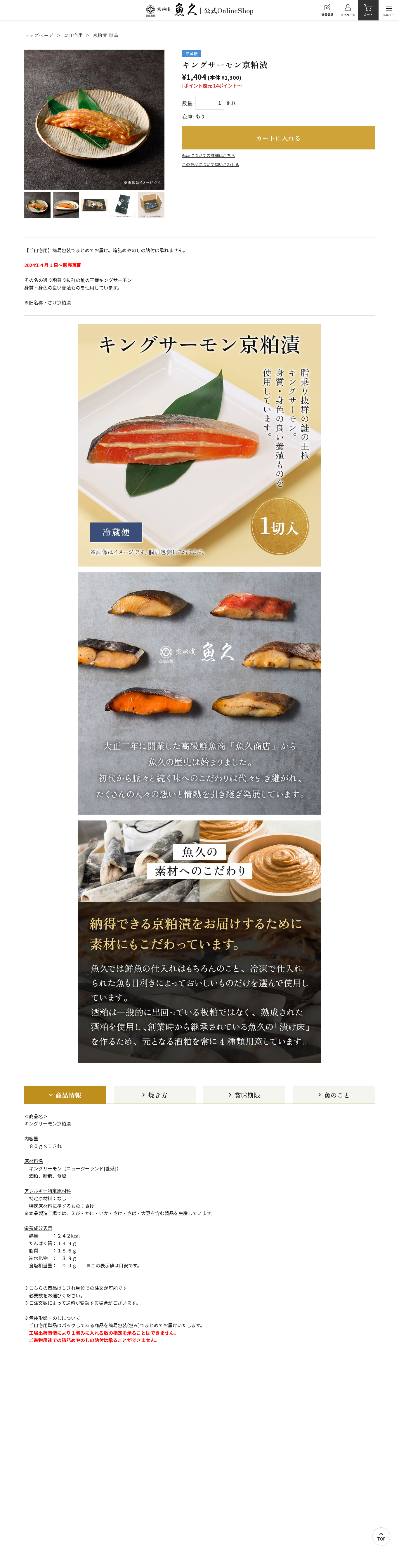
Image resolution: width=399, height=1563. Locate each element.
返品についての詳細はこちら (208, 155)
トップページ (39, 35)
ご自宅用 (73, 35)
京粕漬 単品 (106, 35)
